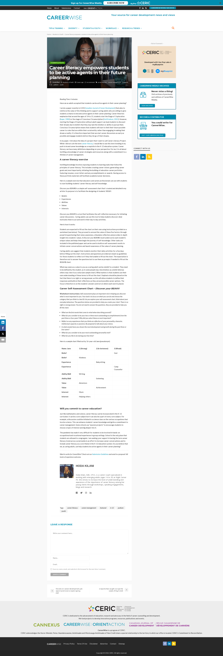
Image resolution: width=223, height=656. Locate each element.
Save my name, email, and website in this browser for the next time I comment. (79, 569)
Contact (77, 8)
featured (125, 82)
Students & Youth (91, 28)
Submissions (66, 8)
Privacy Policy (69, 644)
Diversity (72, 28)
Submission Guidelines (100, 454)
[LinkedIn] (3, 322)
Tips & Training (56, 28)
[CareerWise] (64, 17)
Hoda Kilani (56, 82)
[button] (111, 3)
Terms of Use (82, 644)
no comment (91, 82)
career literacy (102, 82)
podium (56, 85)
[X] (3, 334)
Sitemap (122, 644)
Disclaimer (94, 644)
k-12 (50, 85)
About (56, 8)
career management (114, 82)
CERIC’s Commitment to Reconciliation (187, 633)
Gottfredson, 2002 (111, 119)
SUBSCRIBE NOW (115, 3)
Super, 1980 (64, 119)
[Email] (3, 340)
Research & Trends (131, 28)
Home (49, 8)
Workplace (111, 28)
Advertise (104, 644)
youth (62, 85)
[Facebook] (3, 328)
